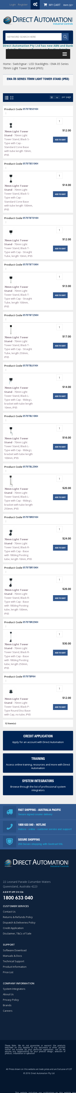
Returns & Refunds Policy (18, 917)
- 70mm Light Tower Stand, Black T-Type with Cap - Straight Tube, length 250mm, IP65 (18, 347)
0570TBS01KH (30, 108)
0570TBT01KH (30, 217)
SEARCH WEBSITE (65, 36)
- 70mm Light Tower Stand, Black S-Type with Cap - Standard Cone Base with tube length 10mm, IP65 (17, 143)
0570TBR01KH (30, 517)
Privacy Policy (11, 999)
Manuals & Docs (12, 955)
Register (23, 4)
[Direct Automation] (38, 20)
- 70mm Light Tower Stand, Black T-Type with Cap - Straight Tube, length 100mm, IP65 (18, 296)
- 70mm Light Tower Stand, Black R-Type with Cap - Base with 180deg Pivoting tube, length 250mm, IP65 (17, 656)
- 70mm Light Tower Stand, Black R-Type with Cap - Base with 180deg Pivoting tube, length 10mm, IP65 (18, 549)
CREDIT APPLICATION (38, 736)
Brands (7, 1005)
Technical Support (13, 961)
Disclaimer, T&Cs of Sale (17, 933)
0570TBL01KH (30, 365)
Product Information (15, 966)
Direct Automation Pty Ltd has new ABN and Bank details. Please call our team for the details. (38, 47)
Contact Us (9, 911)
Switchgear (20, 64)
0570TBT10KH (30, 264)
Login (13, 4)
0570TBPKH (29, 676)
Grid (11, 98)
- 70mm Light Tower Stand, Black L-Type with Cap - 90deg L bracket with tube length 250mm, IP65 (18, 498)
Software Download (15, 950)
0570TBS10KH (30, 163)
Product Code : (13, 111)
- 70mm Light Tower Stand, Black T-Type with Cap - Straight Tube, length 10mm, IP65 (18, 248)
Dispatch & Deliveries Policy (19, 922)
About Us (8, 994)
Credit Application (13, 928)
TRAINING (38, 758)
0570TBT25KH (30, 315)
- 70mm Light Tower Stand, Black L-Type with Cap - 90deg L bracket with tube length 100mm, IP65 (18, 448)
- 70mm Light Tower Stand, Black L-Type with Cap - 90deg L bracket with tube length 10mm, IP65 (18, 397)
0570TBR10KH (30, 567)
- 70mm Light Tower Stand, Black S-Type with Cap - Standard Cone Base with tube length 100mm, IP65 (18, 197)
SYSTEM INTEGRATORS (38, 781)
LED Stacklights (38, 64)
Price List (8, 972)
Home (7, 64)
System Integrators (14, 989)
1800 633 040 (26, 824)
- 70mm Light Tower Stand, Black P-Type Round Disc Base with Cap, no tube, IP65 (17, 706)
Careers (7, 1010)
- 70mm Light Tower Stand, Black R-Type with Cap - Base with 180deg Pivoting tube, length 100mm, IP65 (17, 601)
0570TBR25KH (30, 622)
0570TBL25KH (30, 466)
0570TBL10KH (30, 415)
